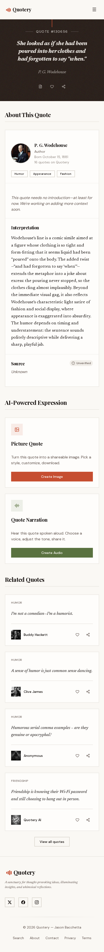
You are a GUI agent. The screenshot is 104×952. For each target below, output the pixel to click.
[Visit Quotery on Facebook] (23, 902)
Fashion (66, 174)
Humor (19, 174)
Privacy (70, 938)
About (35, 938)
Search (18, 938)
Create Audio (52, 553)
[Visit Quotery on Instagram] (37, 902)
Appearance (42, 174)
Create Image (52, 476)
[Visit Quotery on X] (10, 902)
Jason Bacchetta (67, 927)
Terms (86, 938)
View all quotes (52, 842)
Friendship (19, 781)
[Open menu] (94, 9)
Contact (52, 938)
